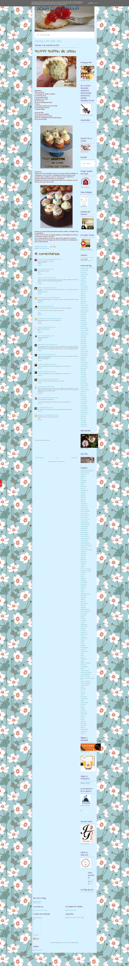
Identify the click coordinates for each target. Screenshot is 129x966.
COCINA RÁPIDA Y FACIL (85, 546)
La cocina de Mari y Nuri (42, 318)
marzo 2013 (83, 378)
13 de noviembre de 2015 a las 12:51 (47, 336)
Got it (96, 3)
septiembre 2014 (84, 355)
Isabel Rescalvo (41, 344)
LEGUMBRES (83, 624)
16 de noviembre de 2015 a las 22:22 (51, 397)
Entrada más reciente (40, 457)
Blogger (77, 942)
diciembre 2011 (83, 407)
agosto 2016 (83, 313)
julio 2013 (82, 370)
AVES (82, 478)
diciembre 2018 (83, 268)
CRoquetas (83, 559)
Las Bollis (40, 364)
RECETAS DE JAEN (84, 676)
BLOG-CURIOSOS (84, 490)
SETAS (82, 694)
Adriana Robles (41, 397)
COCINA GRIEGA (84, 526)
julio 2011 (82, 416)
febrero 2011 (83, 426)
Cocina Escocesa (84, 521)
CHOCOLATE (83, 503)
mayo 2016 (83, 318)
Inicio (58, 457)
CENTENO (82, 501)
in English (82, 620)
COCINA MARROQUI (84, 538)
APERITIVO (83, 475)
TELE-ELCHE (83, 712)
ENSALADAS (83, 582)
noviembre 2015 (84, 330)
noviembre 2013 (84, 363)
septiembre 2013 (84, 366)
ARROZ (82, 476)
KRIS (39, 306)
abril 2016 (82, 320)
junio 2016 (83, 316)
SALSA (82, 691)
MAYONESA (83, 632)
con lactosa (83, 551)
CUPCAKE (82, 565)
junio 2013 (82, 372)
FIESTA (82, 592)
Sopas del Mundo (84, 702)
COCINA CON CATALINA (57, 8)
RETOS (82, 687)
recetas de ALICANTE (85, 674)
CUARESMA (83, 563)
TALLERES (83, 704)
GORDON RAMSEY (84, 609)
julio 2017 (82, 293)
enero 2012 (83, 405)
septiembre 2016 (84, 311)
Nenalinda (40, 354)
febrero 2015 (83, 347)
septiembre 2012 (84, 389)
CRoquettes (83, 561)
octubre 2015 (83, 332)
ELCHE (82, 576)
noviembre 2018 (84, 270)
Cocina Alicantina (84, 509)
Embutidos (83, 578)
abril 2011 (82, 422)
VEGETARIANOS (84, 729)
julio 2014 (82, 359)
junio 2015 (83, 340)
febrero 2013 (83, 380)
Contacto (53, 41)
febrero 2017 (83, 301)
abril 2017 (82, 299)
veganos (82, 727)
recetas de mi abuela (85, 681)
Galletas (82, 605)
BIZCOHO (82, 488)
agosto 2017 (83, 291)
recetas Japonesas (84, 685)
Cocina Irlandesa (84, 534)
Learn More (91, 3)
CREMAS (82, 557)
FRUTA (82, 599)
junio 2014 (82, 361)
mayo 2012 (83, 397)
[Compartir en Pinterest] (55, 246)
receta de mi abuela (84, 670)
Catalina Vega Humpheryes (37, 917)
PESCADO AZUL (84, 651)
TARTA (82, 708)
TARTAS (82, 710)
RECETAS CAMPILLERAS (85, 672)
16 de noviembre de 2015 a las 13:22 (47, 386)
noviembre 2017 (84, 288)
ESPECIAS (83, 588)
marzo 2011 (83, 424)
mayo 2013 (83, 374)
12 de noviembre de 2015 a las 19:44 (49, 287)
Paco (39, 386)
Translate (90, 260)
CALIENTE (82, 494)
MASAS (82, 630)
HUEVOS (82, 619)
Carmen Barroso (41, 379)
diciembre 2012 (83, 384)
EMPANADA (83, 580)
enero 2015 (83, 349)
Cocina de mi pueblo (84, 519)
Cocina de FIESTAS (84, 515)
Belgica (82, 484)
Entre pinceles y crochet (42, 259)
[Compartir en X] (53, 246)
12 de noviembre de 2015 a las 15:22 (48, 278)
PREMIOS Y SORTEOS (85, 663)
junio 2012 (83, 395)
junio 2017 (82, 295)
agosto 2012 (83, 391)
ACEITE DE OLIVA (84, 473)
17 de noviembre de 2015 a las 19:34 (46, 407)
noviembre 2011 (83, 409)
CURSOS (82, 567)
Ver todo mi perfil (90, 884)
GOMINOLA (83, 607)
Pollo (81, 655)
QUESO (82, 668)
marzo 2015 (83, 345)
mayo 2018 (83, 278)
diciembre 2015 (83, 328)
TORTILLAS (83, 725)
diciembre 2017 (83, 286)
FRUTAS (40, 248)
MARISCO (82, 628)
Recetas (59, 41)
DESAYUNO (83, 572)
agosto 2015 (83, 336)
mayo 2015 (83, 341)
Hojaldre (82, 617)
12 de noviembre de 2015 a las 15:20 (46, 269)
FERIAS (82, 590)
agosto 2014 (83, 357)
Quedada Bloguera (84, 667)
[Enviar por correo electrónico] (50, 246)
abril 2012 (82, 399)
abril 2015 (82, 343)
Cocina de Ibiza (83, 517)
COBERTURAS (83, 505)
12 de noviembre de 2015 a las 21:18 (47, 306)
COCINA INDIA (83, 530)
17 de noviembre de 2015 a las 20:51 (52, 415)
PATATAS (82, 645)
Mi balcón (82, 636)
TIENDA (82, 716)
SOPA (82, 700)
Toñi (38, 269)
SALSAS (82, 693)
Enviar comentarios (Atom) (59, 461)
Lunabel (39, 327)
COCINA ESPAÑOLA (84, 523)
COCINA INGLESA (84, 532)
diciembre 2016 (83, 305)
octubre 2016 (83, 309)
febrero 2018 (83, 282)
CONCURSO (83, 553)
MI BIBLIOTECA (83, 638)
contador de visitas (36, 903)
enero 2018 (83, 284)
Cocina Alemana (84, 507)
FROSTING (83, 597)
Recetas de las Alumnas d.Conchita (87, 678)
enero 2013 (83, 382)
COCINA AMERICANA (85, 511)
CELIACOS (82, 500)
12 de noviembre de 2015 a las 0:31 (54, 259)
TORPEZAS (83, 723)
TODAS (47, 248)
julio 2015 (82, 338)
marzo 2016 (83, 322)
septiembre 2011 (84, 412)
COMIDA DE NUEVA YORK (86, 549)
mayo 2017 (83, 297)
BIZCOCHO (83, 486)
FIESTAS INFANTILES (85, 594)
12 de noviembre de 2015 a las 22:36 (55, 318)
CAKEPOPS (83, 492)
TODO (82, 719)
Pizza (82, 653)
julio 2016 (82, 315)
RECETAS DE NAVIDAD (85, 683)
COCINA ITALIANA (84, 536)
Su (38, 407)
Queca (39, 336)
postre (82, 657)
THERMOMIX (83, 714)
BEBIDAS (82, 482)
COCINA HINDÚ (83, 528)
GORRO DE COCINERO (85, 611)
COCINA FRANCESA (84, 524)
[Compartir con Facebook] (54, 246)
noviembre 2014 (84, 351)
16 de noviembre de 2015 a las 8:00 (51, 379)
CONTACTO (83, 555)
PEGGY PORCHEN (84, 647)
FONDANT (82, 595)
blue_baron (65, 942)
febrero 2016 (83, 324)
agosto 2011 (83, 414)
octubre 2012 (83, 388)
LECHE (82, 622)
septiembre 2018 (84, 274)
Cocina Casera (83, 513)
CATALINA (82, 498)
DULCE (82, 574)
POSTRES (44, 248)
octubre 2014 (83, 353)
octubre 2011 (83, 411)
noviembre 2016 (84, 307)
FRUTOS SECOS (84, 603)
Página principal (39, 41)
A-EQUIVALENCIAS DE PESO (86, 471)
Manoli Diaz (40, 287)
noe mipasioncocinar (42, 297)
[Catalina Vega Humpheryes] (37, 933)
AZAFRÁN (82, 480)
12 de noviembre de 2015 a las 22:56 (48, 327)
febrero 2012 (83, 403)
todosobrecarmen (41, 415)
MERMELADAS (84, 634)
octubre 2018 (83, 272)
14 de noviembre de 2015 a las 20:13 (48, 354)
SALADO (82, 689)
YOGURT (82, 733)
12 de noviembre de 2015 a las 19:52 (53, 297)
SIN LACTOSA (83, 698)
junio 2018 (83, 276)
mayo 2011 (83, 420)
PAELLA (82, 640)
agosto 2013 (83, 368)
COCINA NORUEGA (84, 542)
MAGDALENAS (83, 626)
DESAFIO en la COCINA (85, 569)
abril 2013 (82, 376)
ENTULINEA (83, 586)
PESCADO (82, 649)
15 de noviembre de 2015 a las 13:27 (48, 364)
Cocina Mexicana (84, 540)
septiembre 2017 (84, 290)
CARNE (82, 496)
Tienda (47, 41)
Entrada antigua (74, 457)
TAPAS (82, 706)
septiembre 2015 (84, 334)
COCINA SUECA (83, 548)
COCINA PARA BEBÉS (85, 544)
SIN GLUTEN (83, 696)
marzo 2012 (83, 401)
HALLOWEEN (83, 613)
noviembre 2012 (84, 386)
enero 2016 (83, 326)
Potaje (82, 661)
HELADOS (82, 615)
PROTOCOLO (83, 665)
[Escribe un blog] (51, 246)
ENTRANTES (83, 584)
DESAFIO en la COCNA (85, 571)
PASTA (82, 643)
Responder (40, 265)
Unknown (42, 246)
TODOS (82, 721)
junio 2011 (82, 418)
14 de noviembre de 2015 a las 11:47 (50, 344)
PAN (81, 642)
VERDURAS (83, 731)
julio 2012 (82, 393)
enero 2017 (83, 303)
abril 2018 (82, 280)
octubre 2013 (83, 364)
